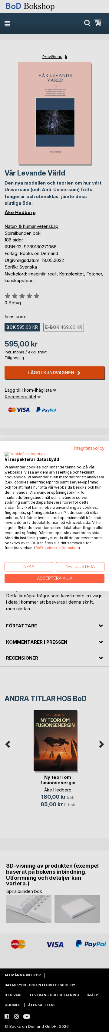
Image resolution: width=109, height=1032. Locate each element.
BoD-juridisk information (57, 548)
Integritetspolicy (89, 448)
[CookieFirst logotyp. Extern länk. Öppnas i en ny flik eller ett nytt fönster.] (25, 454)
